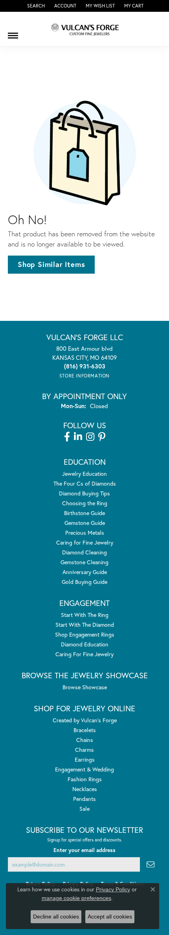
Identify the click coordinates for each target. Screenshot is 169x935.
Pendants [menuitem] (84, 798)
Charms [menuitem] (84, 749)
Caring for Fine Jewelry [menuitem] (84, 542)
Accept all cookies (110, 916)
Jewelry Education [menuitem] (84, 473)
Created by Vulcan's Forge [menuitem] (85, 720)
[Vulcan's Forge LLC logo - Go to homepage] (84, 29)
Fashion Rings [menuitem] (85, 779)
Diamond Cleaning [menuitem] (84, 552)
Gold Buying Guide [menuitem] (84, 581)
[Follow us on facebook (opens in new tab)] (67, 437)
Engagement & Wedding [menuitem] (84, 769)
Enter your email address (84, 850)
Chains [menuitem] (84, 740)
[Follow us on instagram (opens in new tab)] (90, 437)
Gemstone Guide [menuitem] (84, 522)
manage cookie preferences (76, 898)
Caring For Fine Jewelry (84, 654)
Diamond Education (84, 644)
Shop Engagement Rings (84, 634)
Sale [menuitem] (84, 808)
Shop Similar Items (51, 264)
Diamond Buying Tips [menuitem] (84, 493)
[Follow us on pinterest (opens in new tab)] (101, 437)
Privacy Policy (113, 889)
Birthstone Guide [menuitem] (84, 513)
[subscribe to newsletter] (150, 864)
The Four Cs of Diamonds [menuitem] (84, 483)
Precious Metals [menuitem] (84, 532)
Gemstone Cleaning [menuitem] (84, 562)
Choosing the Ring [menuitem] (84, 503)
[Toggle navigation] (13, 32)
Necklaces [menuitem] (84, 789)
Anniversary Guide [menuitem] (84, 572)
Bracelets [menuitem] (84, 730)
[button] (35, 6)
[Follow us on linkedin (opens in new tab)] (78, 437)
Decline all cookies (56, 916)
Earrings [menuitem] (85, 759)
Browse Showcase (84, 687)
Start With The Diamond (84, 624)
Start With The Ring (84, 614)
